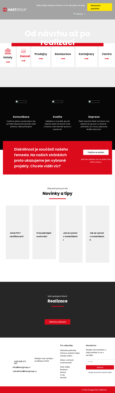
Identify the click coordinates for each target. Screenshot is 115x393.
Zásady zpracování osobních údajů (100, 372)
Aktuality (73, 5)
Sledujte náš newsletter (95, 350)
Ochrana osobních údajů (70, 353)
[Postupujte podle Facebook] (11, 390)
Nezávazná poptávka (95, 7)
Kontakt (81, 5)
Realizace (52, 5)
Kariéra (59, 5)
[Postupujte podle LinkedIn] (16, 390)
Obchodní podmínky (68, 350)
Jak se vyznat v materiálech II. (97, 236)
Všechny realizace (57, 322)
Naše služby (42, 5)
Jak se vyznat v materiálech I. (70, 236)
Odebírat (100, 367)
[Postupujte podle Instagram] (21, 390)
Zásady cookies (66, 356)
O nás (65, 5)
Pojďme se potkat (96, 152)
